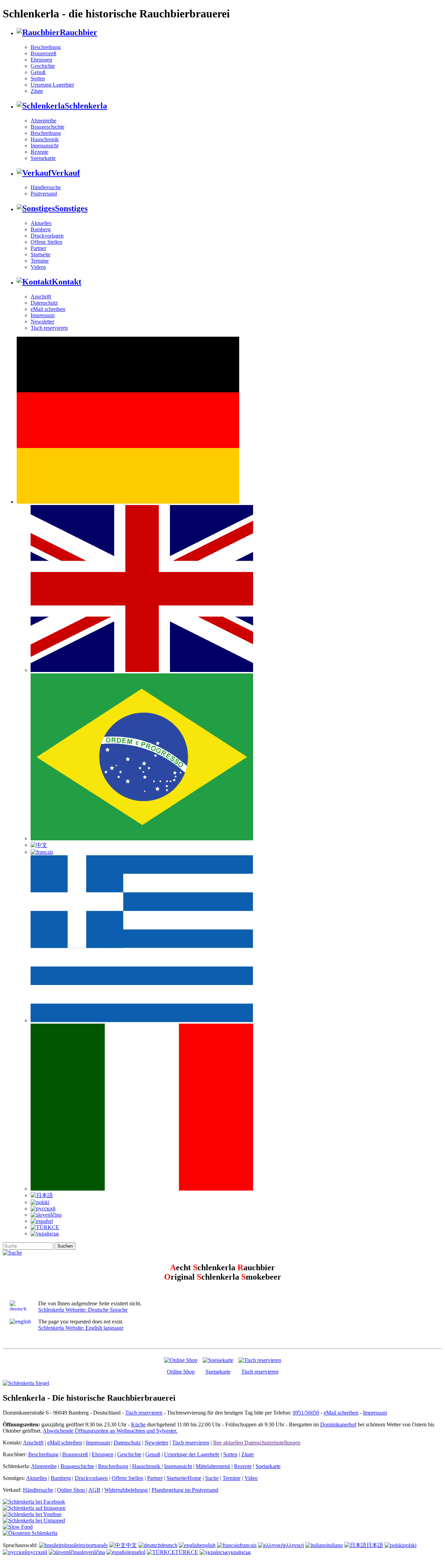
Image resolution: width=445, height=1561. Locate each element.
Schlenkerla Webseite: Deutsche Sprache (83, 1310)
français (248, 1545)
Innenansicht (44, 146)
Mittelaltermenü (213, 1466)
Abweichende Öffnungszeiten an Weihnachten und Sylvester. (110, 1431)
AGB (94, 1490)
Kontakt (66, 281)
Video (251, 1478)
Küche (138, 1424)
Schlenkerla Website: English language (80, 1328)
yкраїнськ (239, 1552)
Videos (38, 267)
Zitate (37, 91)
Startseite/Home (184, 1478)
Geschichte (43, 66)
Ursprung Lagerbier (52, 85)
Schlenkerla (86, 105)
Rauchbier (78, 32)
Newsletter (42, 322)
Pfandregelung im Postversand (185, 1490)
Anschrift (41, 296)
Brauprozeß (43, 53)
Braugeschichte (47, 127)
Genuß (38, 72)
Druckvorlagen (47, 236)
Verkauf (65, 172)
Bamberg (41, 229)
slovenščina (92, 1552)
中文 (131, 1545)
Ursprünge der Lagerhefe (191, 1454)
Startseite (40, 254)
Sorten (38, 78)
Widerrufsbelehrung (126, 1490)
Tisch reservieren (49, 328)
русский (37, 1552)
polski (409, 1545)
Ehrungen (41, 60)
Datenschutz (44, 303)
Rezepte (39, 152)
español (137, 1552)
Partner (38, 248)
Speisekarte (43, 158)
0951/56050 (306, 1413)
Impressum (43, 315)
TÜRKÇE (186, 1552)
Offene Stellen (46, 242)
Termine (40, 261)
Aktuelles (41, 223)
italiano (335, 1545)
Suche (212, 1478)
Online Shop (181, 1372)
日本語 (374, 1545)
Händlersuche (46, 187)
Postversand (44, 194)
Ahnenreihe (43, 120)
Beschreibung (46, 47)
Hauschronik (45, 139)
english (208, 1545)
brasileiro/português (86, 1545)
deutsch (169, 1545)
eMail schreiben (48, 309)
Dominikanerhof (338, 1424)
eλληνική (294, 1545)
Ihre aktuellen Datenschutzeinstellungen (256, 1443)
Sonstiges (71, 208)
